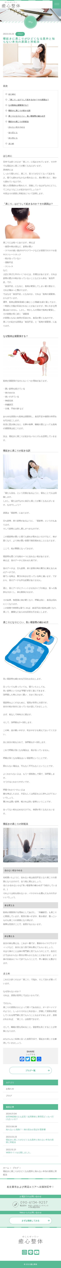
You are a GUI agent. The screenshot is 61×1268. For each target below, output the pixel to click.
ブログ (20, 34)
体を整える (13, 138)
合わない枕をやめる (16, 127)
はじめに (12, 94)
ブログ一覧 (30, 1070)
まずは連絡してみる (30, 1220)
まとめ (11, 143)
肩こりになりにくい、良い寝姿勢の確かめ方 (26, 116)
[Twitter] (27, 1059)
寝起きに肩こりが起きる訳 (19, 110)
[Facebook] (22, 1059)
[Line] (33, 1059)
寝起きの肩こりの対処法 (18, 121)
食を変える (13, 132)
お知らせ (10, 1088)
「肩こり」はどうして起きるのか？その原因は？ (28, 99)
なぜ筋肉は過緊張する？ (18, 105)
